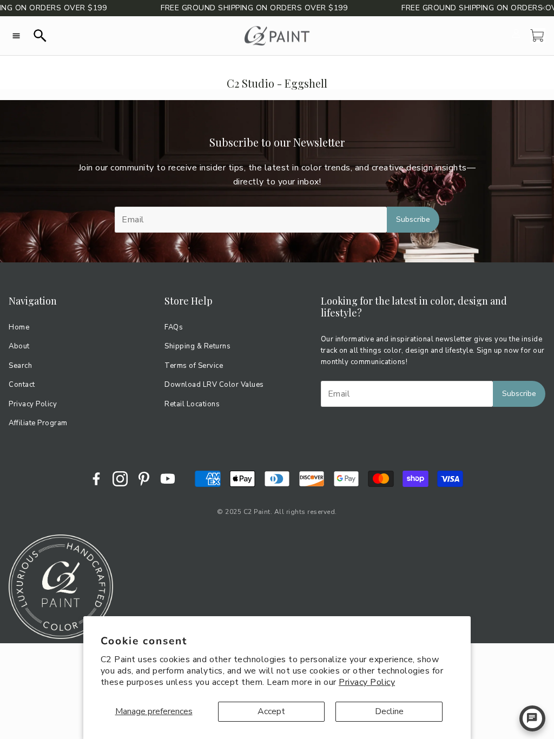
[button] (16, 36)
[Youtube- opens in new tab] (167, 478)
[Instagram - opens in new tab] (120, 478)
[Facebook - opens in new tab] (96, 478)
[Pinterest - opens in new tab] (143, 478)
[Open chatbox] (532, 718)
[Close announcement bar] (543, 8)
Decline (389, 711)
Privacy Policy (367, 682)
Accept (271, 711)
